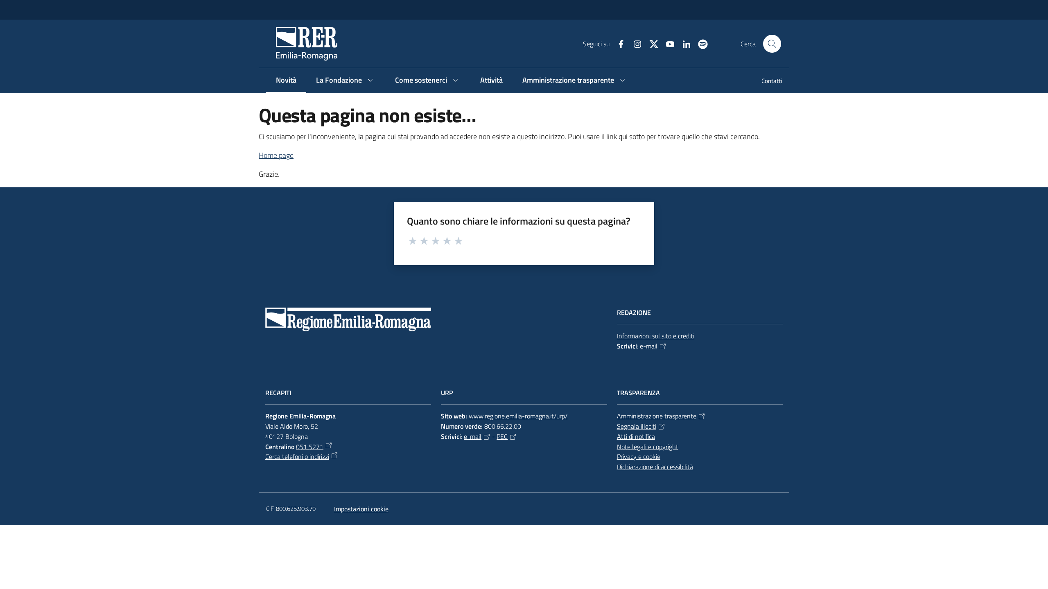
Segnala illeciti (636, 426)
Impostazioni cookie (361, 509)
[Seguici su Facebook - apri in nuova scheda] (618, 43)
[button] (772, 44)
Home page (276, 155)
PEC (502, 436)
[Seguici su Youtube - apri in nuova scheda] (667, 43)
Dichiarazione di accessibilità (655, 467)
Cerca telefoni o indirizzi (297, 456)
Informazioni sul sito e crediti (655, 336)
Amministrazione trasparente (656, 416)
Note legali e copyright (647, 447)
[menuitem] (767, 81)
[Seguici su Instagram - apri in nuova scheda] (634, 43)
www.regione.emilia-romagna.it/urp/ (518, 416)
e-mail (648, 346)
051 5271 (309, 447)
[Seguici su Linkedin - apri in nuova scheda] (683, 43)
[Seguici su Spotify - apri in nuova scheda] (699, 43)
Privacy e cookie (638, 456)
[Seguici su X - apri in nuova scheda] (650, 43)
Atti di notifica (636, 436)
